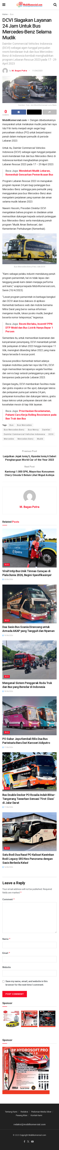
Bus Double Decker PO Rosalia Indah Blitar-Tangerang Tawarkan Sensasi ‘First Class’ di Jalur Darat (28, 798)
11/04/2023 (37, 70)
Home (5, 14)
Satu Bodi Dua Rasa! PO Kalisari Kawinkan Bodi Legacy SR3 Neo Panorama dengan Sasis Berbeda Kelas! (28, 858)
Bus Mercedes (24, 425)
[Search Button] (55, 4)
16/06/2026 (8, 867)
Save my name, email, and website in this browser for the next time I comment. (27, 983)
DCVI (51, 434)
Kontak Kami (36, 1115)
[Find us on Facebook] (24, 1142)
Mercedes (9, 439)
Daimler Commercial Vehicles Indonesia (24, 434)
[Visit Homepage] (29, 5)
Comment (8, 899)
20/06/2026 (8, 579)
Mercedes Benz (26, 439)
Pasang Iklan (21, 1115)
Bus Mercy (33, 430)
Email (6, 952)
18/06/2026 (8, 691)
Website (6, 967)
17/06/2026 (8, 747)
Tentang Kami (11, 1112)
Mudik (40, 439)
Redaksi (24, 1112)
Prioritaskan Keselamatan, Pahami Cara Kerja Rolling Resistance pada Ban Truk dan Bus (31, 415)
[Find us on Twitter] (28, 1142)
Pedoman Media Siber (41, 1112)
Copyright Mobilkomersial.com (33, 1135)
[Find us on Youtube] (32, 1142)
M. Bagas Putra (19, 70)
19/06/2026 (8, 635)
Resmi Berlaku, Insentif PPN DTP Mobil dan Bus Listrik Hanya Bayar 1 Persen (29, 327)
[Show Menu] (3, 4)
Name (6, 938)
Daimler (46, 430)
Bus (12, 14)
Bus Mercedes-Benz (14, 430)
